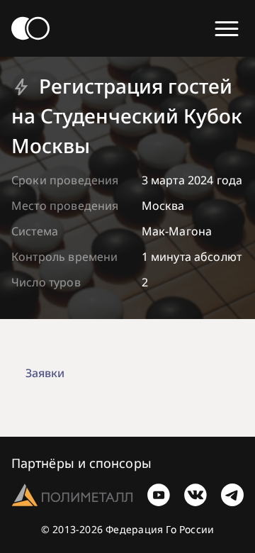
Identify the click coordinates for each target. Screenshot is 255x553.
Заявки (45, 373)
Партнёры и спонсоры (81, 462)
